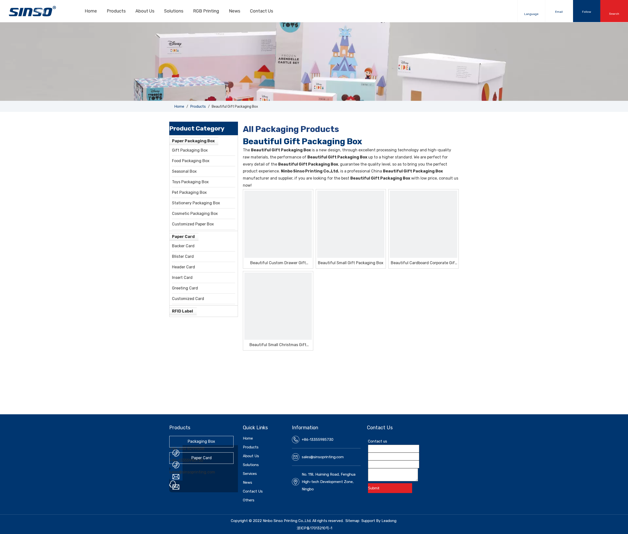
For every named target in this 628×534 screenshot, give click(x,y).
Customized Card (188, 298)
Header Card (183, 267)
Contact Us (261, 11)
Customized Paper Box (193, 224)
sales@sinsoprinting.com (192, 472)
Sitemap (352, 521)
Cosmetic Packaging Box (195, 213)
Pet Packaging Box (189, 192)
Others (248, 500)
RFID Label (182, 311)
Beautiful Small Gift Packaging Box (350, 262)
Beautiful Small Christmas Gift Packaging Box (277, 345)
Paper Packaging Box (193, 141)
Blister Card (183, 256)
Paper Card (183, 236)
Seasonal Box (184, 171)
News (234, 11)
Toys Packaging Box (190, 182)
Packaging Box (201, 441)
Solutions (173, 11)
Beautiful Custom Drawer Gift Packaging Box (278, 263)
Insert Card (182, 277)
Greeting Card (185, 288)
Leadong (388, 521)
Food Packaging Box (190, 160)
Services (250, 473)
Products (116, 11)
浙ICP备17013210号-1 (314, 528)
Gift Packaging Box (190, 150)
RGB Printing (206, 11)
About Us (144, 11)
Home (91, 11)
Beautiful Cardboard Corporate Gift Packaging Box (424, 263)
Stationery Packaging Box (196, 203)
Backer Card (183, 246)
